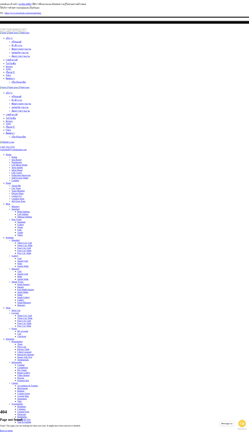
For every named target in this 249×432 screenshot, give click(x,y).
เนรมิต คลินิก (25, 4)
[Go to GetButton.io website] (242, 429)
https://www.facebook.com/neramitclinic (23, 13)
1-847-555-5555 (7, 147)
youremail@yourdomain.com (13, 149)
